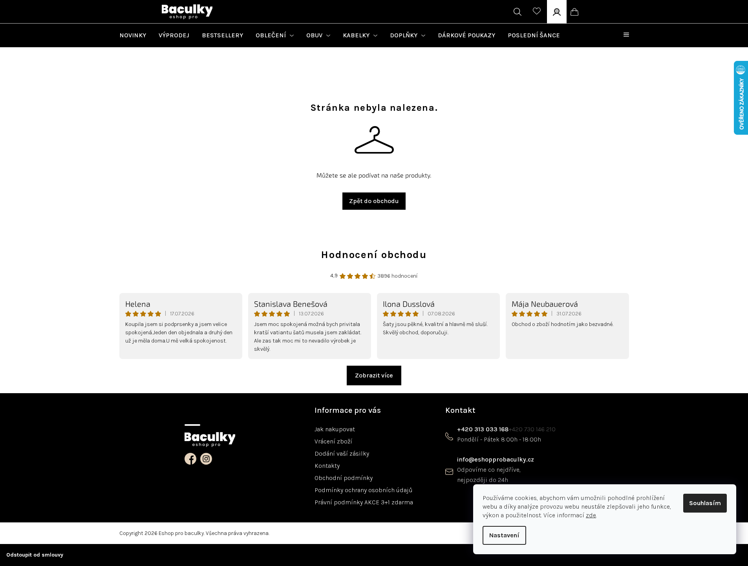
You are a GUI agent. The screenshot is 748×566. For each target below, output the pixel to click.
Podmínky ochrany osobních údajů (364, 490)
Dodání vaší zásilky (342, 453)
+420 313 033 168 (482, 429)
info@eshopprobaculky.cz (495, 459)
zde (591, 515)
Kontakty (327, 465)
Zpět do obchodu (374, 201)
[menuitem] (132, 35)
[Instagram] (206, 459)
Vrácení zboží (333, 441)
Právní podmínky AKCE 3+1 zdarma (364, 502)
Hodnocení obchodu (373, 255)
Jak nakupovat (335, 429)
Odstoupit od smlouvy (34, 554)
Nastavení (504, 535)
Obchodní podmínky (344, 478)
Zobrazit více (374, 375)
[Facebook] (190, 459)
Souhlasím (705, 503)
